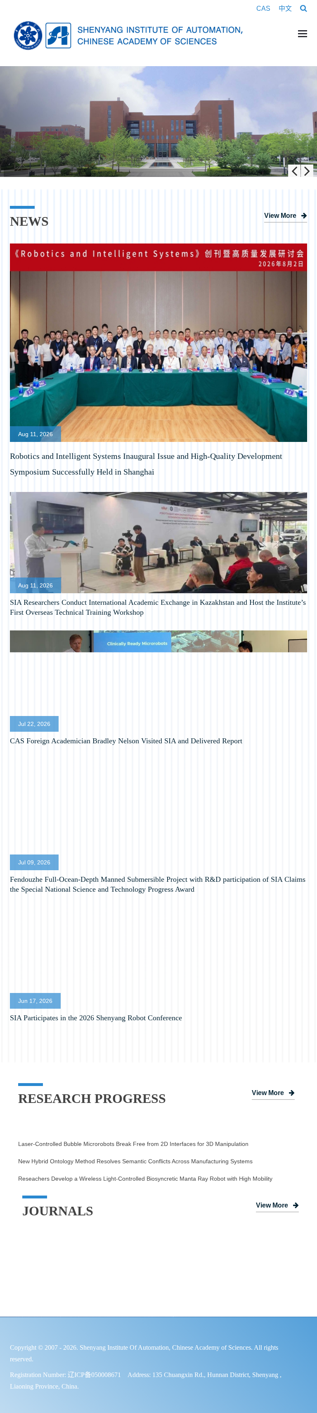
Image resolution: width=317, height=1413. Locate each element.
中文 (285, 8)
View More (280, 216)
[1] (158, 121)
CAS (264, 8)
